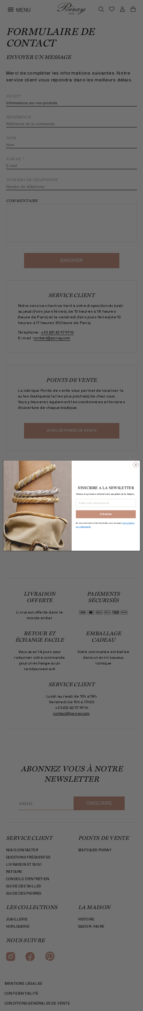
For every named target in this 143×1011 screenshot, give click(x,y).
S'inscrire (105, 514)
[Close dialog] (135, 464)
